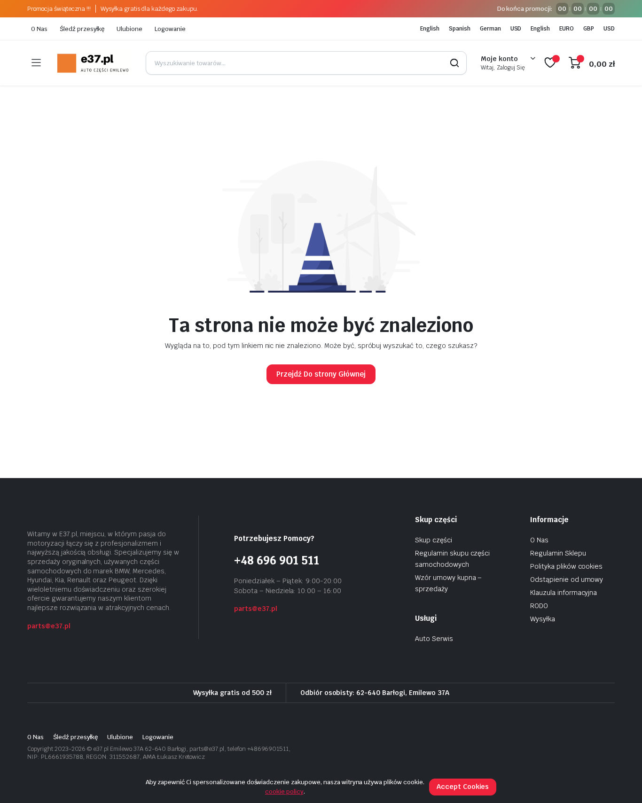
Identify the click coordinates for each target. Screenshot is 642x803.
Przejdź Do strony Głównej (320, 374)
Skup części (433, 540)
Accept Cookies (463, 786)
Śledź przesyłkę (82, 29)
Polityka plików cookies (566, 566)
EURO (566, 28)
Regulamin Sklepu (558, 553)
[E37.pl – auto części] (93, 63)
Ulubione (129, 29)
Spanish (459, 28)
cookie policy (284, 791)
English (429, 28)
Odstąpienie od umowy (566, 579)
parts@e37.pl (48, 626)
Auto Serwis (434, 638)
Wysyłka (542, 619)
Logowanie (170, 29)
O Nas (39, 29)
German (490, 28)
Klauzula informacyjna (563, 592)
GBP (588, 28)
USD (516, 28)
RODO (539, 606)
